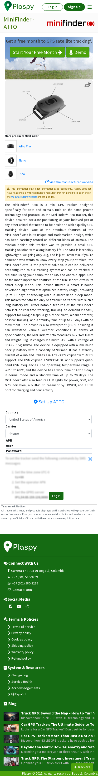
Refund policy (21, 658)
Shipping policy (22, 645)
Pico (22, 174)
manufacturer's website (24, 196)
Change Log (19, 675)
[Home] (19, 6)
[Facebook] (10, 607)
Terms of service (23, 627)
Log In (56, 496)
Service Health (21, 681)
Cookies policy (21, 639)
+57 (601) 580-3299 (24, 577)
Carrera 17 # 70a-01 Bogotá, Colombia (37, 570)
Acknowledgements (25, 688)
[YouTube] (19, 607)
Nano (22, 160)
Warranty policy (22, 652)
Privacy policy (21, 633)
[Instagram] (27, 607)
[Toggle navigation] (89, 7)
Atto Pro (25, 146)
